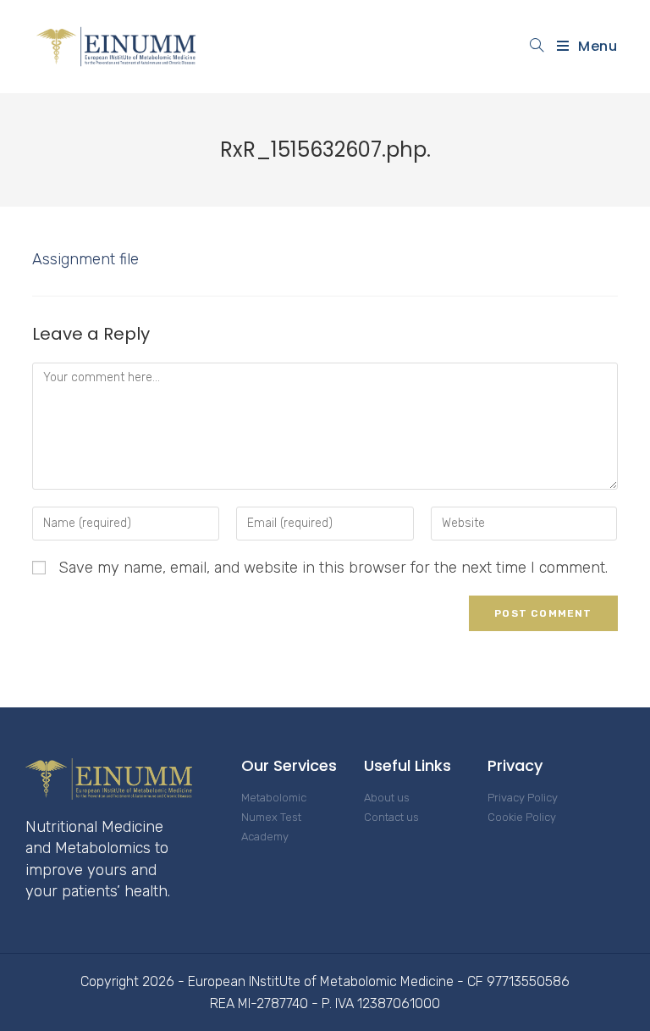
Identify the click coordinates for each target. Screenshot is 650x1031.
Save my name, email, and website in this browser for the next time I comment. (333, 567)
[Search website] (537, 46)
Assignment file (85, 259)
